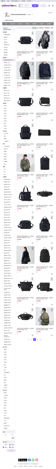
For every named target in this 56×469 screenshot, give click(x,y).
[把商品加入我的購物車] (32, 59)
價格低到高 (41, 27)
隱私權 (35, 466)
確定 (13, 438)
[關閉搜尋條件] (22, 5)
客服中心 (15, 466)
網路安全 (31, 466)
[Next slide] (33, 39)
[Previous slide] (17, 39)
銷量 (52, 27)
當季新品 (27, 24)
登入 (43, 5)
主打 (6, 24)
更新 (37, 463)
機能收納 (35, 24)
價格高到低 (47, 27)
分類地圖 (40, 466)
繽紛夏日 (42, 24)
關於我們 (21, 466)
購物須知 (26, 466)
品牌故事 (50, 12)
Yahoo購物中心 (9, 5)
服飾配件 (49, 24)
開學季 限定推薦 (9, 20)
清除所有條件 (11, 450)
